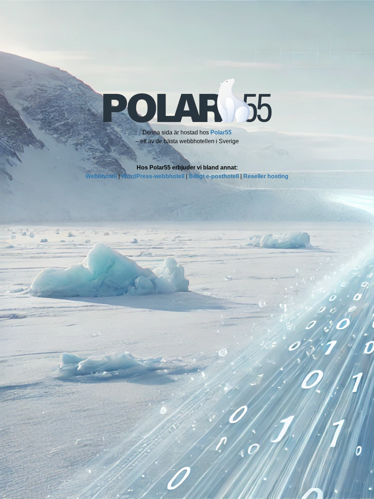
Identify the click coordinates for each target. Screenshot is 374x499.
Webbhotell (101, 176)
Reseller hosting (266, 176)
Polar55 (221, 132)
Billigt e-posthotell (214, 176)
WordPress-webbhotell (152, 176)
